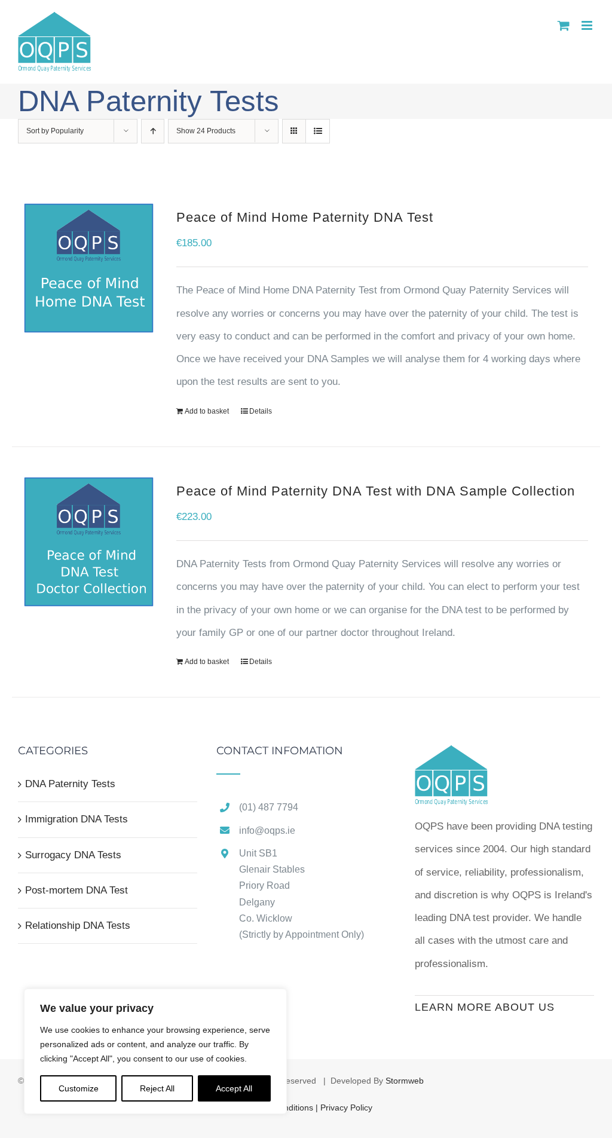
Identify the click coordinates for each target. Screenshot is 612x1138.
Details (260, 411)
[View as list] (317, 131)
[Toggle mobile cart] (564, 25)
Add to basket (207, 411)
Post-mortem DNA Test (76, 890)
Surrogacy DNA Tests (73, 855)
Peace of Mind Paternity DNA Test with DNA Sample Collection (375, 491)
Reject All (157, 1088)
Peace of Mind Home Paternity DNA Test (304, 217)
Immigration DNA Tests (76, 819)
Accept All (234, 1088)
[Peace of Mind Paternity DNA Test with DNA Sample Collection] (89, 542)
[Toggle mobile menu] (588, 25)
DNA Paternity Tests (70, 784)
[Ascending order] (152, 131)
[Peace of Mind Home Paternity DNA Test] (89, 268)
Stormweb (404, 1080)
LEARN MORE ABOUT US (485, 1007)
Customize (79, 1088)
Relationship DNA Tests (77, 925)
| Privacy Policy (344, 1107)
